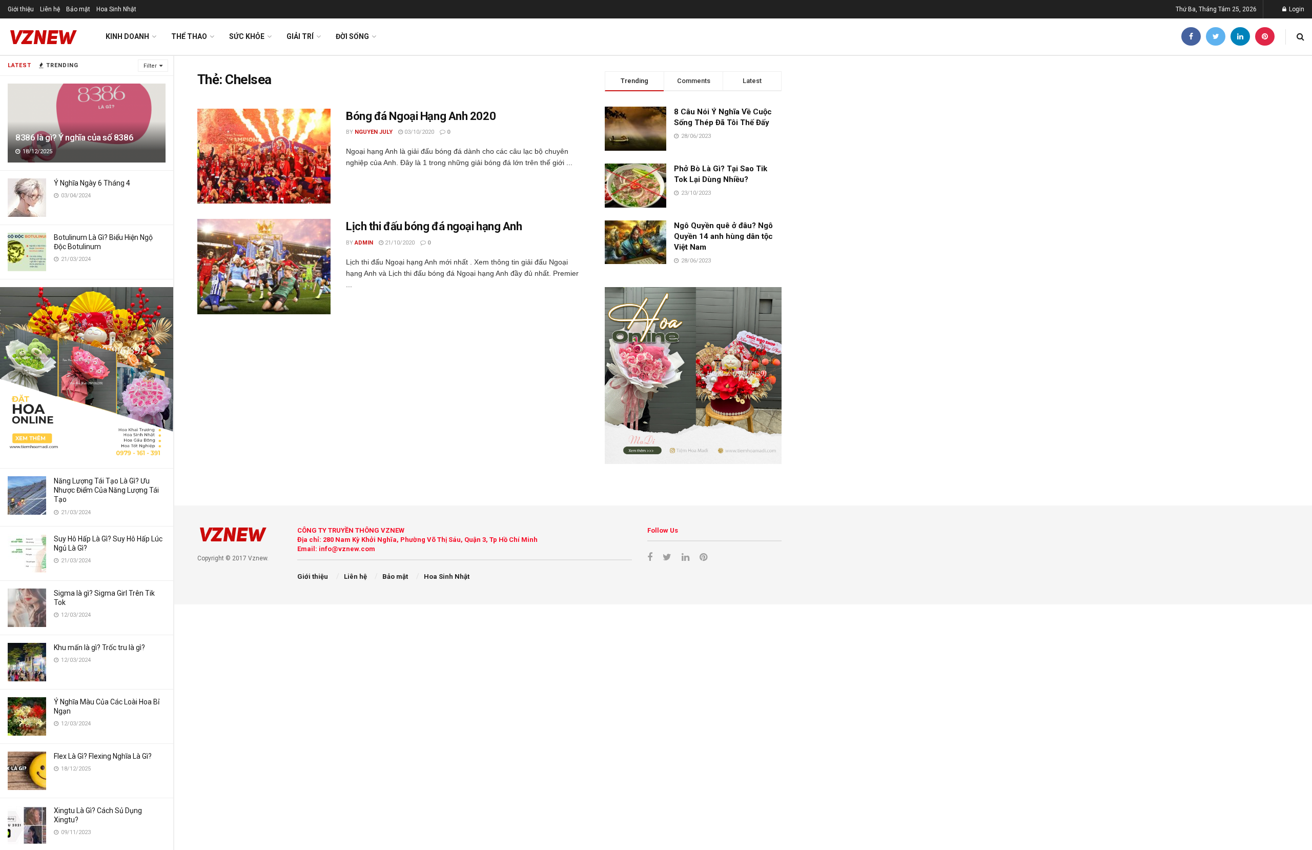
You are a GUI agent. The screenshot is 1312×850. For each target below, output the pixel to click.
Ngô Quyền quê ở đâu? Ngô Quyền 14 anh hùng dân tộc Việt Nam (723, 236)
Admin (364, 242)
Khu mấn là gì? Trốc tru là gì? (99, 647)
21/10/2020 (399, 242)
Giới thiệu (21, 9)
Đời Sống (352, 36)
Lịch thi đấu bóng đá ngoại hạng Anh (434, 226)
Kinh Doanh (127, 36)
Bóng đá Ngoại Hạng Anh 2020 (421, 116)
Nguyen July (374, 132)
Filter (150, 66)
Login (1295, 9)
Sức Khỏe (246, 36)
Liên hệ (50, 9)
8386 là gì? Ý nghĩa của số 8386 (74, 137)
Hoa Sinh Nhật (116, 9)
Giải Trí (300, 36)
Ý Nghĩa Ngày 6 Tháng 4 (92, 183)
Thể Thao (189, 36)
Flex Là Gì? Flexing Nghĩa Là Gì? (103, 756)
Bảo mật (78, 9)
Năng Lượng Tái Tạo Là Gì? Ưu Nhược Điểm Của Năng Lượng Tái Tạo (106, 490)
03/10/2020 (418, 132)
